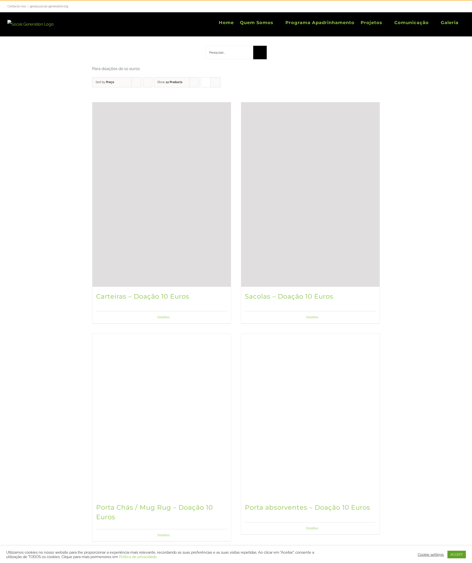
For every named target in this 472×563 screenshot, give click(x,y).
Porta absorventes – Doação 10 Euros (307, 507)
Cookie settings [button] (431, 554)
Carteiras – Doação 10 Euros (142, 296)
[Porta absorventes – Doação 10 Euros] (310, 416)
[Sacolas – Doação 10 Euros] (310, 194)
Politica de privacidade (138, 557)
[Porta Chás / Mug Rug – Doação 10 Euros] (161, 416)
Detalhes (163, 317)
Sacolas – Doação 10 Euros (289, 296)
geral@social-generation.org (49, 6)
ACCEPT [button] (456, 554)
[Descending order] (147, 82)
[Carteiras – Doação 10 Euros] (161, 194)
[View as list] (215, 82)
